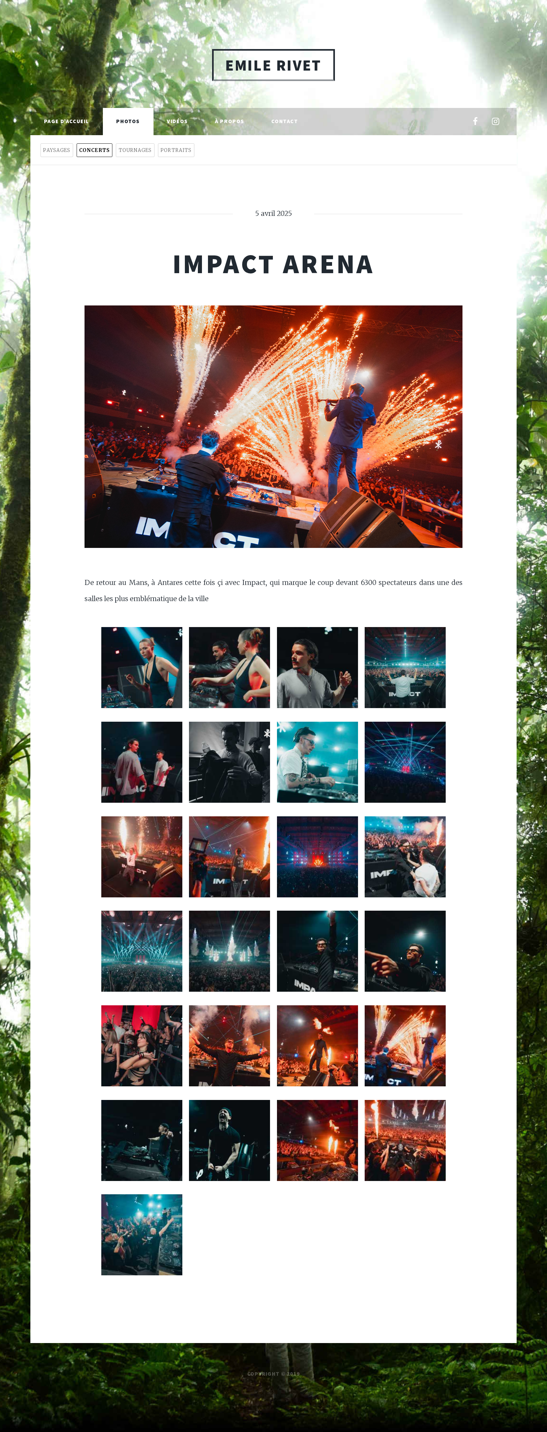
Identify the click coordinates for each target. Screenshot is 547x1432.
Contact (284, 121)
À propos (229, 121)
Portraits (176, 150)
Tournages (135, 150)
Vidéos (177, 121)
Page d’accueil (66, 121)
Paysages (56, 150)
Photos (128, 121)
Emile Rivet (273, 65)
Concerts (94, 150)
